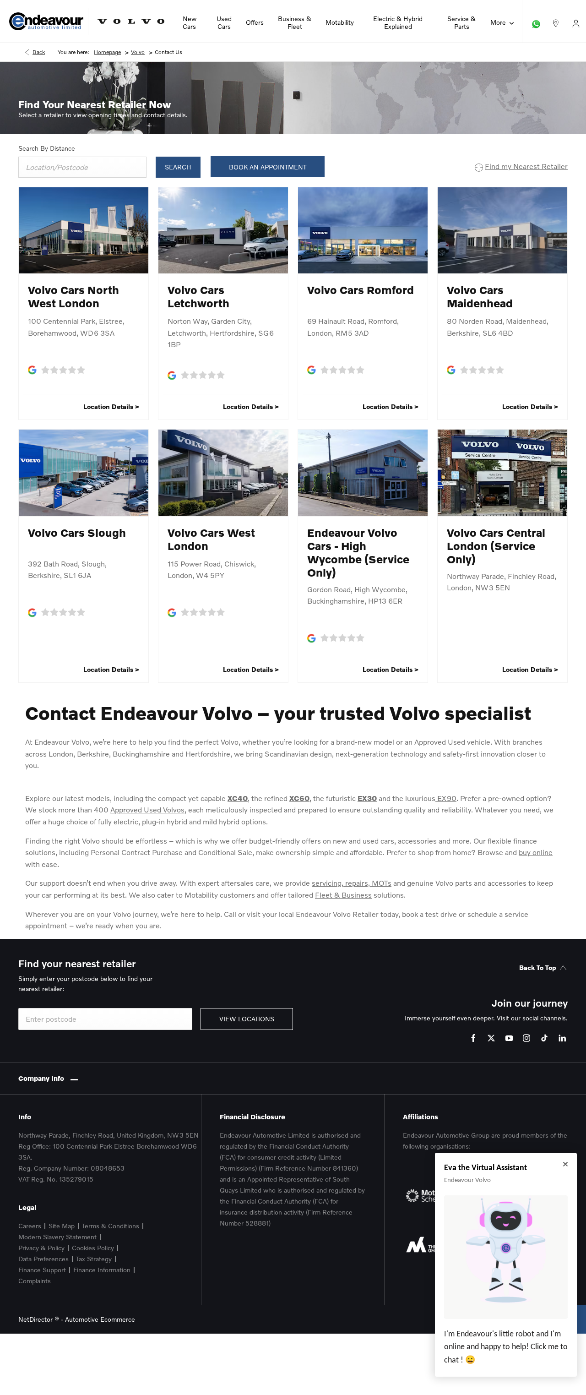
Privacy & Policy (41, 1248)
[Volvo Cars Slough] (83, 473)
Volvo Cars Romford (360, 289)
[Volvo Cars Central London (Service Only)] (502, 473)
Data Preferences (43, 1259)
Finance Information (101, 1270)
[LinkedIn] (562, 1038)
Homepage (107, 52)
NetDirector (36, 1319)
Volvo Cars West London (211, 539)
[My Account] (576, 21)
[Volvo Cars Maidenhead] (502, 230)
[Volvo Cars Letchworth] (223, 230)
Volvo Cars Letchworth (198, 296)
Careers (29, 1226)
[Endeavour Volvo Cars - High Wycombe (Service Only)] (363, 473)
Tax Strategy (94, 1259)
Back (39, 52)
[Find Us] (556, 21)
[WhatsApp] (536, 21)
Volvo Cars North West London (73, 296)
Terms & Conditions (110, 1226)
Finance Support (42, 1270)
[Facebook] (473, 1038)
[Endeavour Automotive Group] (46, 21)
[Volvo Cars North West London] (83, 230)
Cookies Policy (93, 1248)
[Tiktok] (544, 1038)
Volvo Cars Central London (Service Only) (496, 546)
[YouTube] (509, 1038)
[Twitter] (491, 1038)
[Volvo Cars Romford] (363, 230)
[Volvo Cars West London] (223, 473)
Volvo (138, 52)
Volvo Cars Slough (77, 532)
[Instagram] (526, 1038)
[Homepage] (131, 21)
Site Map (62, 1226)
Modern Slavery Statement (57, 1237)
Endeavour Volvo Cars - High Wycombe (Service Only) (358, 552)
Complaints (34, 1281)
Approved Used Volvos (147, 809)
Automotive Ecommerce (100, 1319)
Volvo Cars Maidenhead (480, 296)
